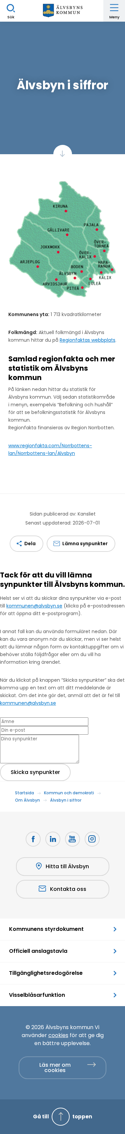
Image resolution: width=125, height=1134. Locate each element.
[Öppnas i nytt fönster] (92, 839)
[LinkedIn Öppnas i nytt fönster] (52, 839)
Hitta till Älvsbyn (67, 866)
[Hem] (63, 11)
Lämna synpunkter (85, 543)
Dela (30, 543)
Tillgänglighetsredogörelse (46, 973)
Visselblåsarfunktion (37, 995)
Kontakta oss (68, 889)
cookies (58, 1035)
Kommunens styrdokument (46, 929)
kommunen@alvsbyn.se (34, 605)
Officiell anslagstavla (38, 951)
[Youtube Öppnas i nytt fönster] (72, 839)
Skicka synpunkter (35, 772)
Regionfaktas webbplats (87, 340)
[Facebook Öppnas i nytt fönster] (33, 839)
